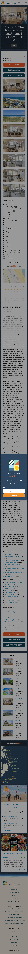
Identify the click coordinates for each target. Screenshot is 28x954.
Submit (14, 495)
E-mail (5, 487)
